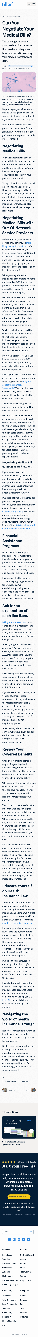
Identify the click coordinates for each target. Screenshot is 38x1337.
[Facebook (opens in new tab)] (19, 1239)
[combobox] (15, 1231)
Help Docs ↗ (25, 1280)
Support (23, 1276)
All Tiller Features (10, 1280)
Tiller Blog (6, 1295)
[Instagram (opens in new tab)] (9, 1239)
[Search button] (30, 1231)
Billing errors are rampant (14, 622)
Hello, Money (8, 1276)
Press (22, 1304)
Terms (22, 1308)
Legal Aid (6, 1000)
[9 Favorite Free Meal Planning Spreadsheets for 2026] (19, 1127)
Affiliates (24, 1317)
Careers (23, 1300)
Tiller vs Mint (25, 1272)
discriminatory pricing (12, 511)
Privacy (23, 1312)
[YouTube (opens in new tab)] (28, 1239)
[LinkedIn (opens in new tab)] (14, 1239)
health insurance (15, 66)
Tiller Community (9, 1300)
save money (27, 66)
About (23, 1295)
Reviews (23, 1263)
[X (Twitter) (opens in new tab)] (23, 1239)
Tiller (25, 1334)
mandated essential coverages (17, 923)
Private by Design (10, 1284)
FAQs (22, 1267)
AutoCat (6, 1272)
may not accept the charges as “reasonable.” (16, 385)
